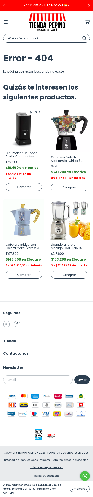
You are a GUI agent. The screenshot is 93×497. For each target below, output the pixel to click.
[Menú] (5, 22)
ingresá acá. (80, 460)
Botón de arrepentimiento (46, 467)
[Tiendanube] (46, 476)
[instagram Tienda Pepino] (6, 324)
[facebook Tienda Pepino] (17, 324)
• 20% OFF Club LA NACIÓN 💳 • (46, 5)
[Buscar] (84, 38)
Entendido (79, 489)
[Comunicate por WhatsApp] (85, 476)
